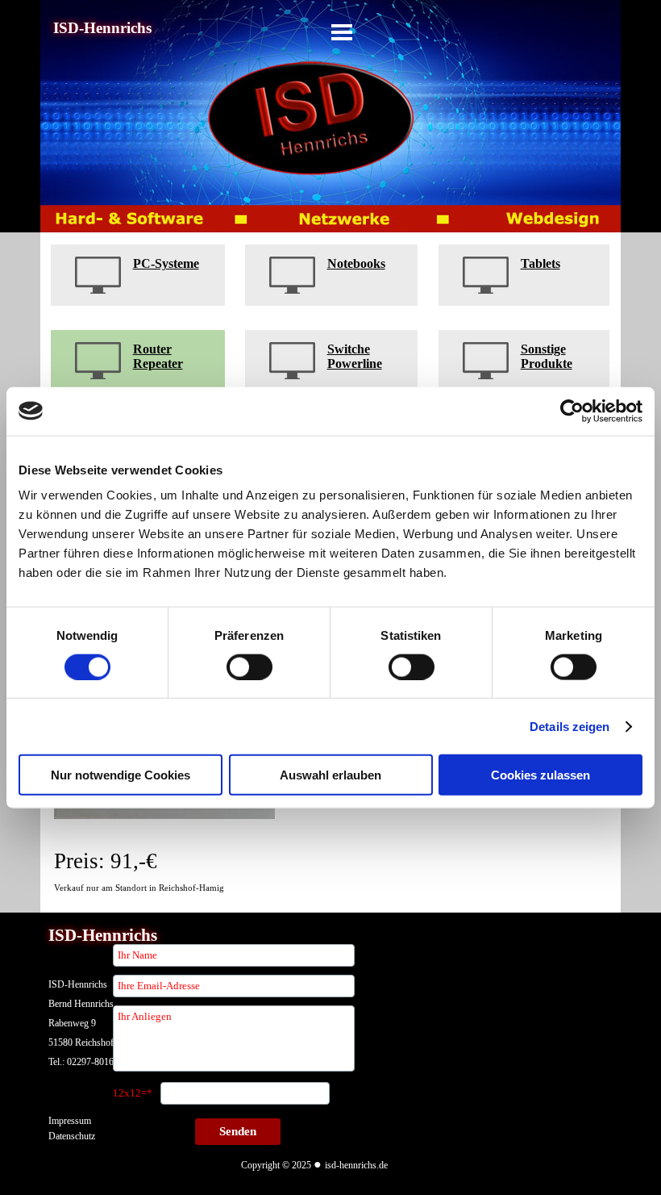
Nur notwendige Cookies (120, 775)
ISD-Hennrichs (102, 27)
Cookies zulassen (540, 775)
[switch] (249, 666)
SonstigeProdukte (546, 356)
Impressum (69, 1120)
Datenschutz (71, 1136)
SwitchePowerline (354, 356)
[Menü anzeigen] (342, 32)
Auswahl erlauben (330, 775)
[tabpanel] (138, 275)
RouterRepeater (158, 356)
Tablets (540, 263)
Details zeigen (569, 726)
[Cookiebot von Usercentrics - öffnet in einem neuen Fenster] (571, 411)
